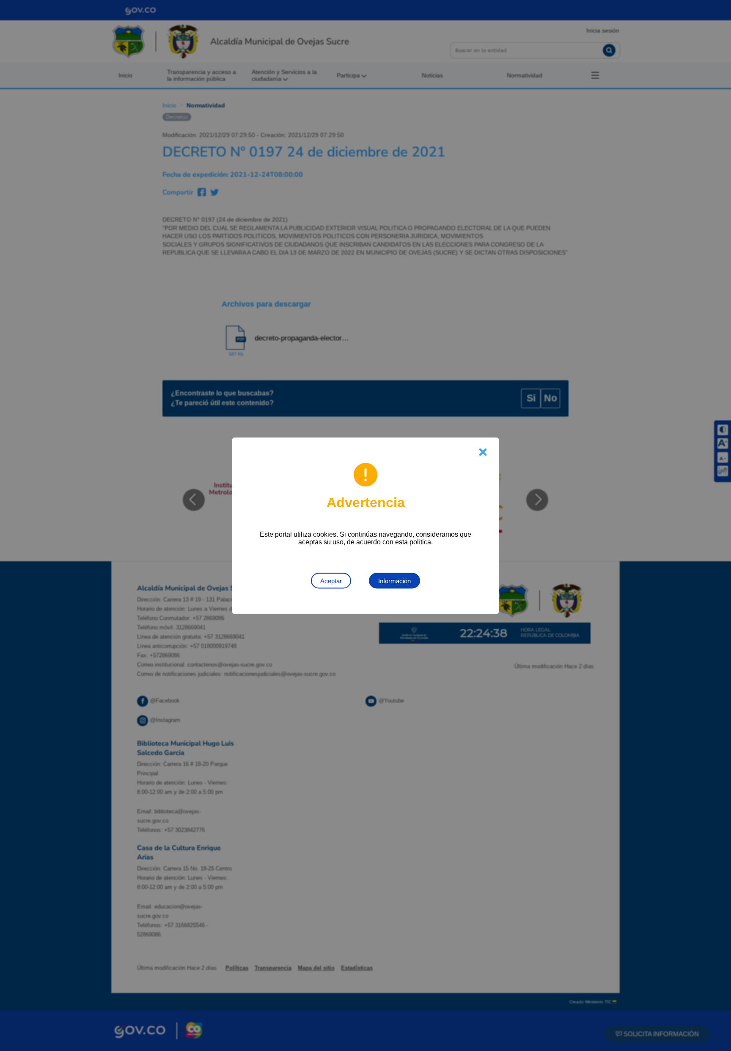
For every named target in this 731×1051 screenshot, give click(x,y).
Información (394, 580)
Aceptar (331, 580)
